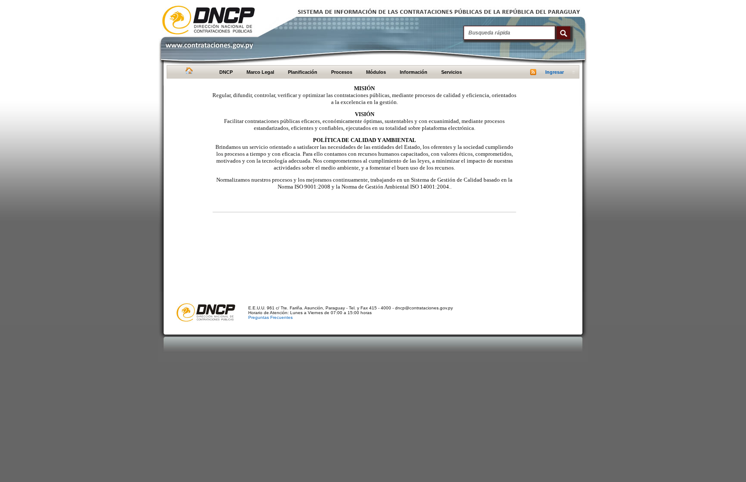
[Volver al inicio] (188, 72)
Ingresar (554, 72)
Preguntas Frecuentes (270, 317)
